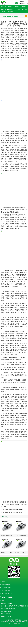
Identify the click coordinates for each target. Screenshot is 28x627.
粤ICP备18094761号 (6, 616)
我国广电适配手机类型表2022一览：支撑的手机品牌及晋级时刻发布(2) (7, 552)
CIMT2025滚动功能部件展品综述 (14, 509)
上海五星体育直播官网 (10, 9)
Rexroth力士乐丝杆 (3, 9)
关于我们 (17, 9)
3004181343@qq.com (9, 608)
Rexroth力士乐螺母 (24, 6)
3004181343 (7, 611)
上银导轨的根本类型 (21, 535)
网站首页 (3, 6)
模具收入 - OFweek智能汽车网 (13, 512)
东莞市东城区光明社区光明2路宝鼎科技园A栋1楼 (16, 606)
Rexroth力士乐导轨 (17, 6)
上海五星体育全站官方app (17, 622)
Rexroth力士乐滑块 (10, 6)
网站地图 (10, 11)
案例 (3, 11)
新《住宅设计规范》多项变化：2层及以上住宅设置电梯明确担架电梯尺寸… (21, 552)
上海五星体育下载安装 (22, 28)
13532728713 (23, 4)
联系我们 (24, 9)
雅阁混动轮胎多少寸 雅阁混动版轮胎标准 (7, 535)
